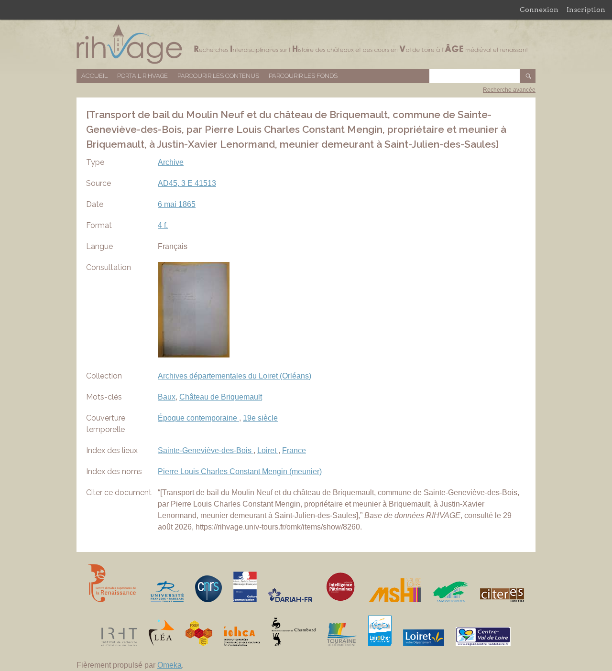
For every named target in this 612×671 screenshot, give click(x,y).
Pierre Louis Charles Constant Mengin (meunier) (240, 471)
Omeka (169, 665)
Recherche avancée (509, 90)
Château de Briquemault (220, 397)
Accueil (94, 75)
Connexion (539, 9)
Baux (166, 397)
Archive (171, 162)
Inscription (586, 9)
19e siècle (260, 418)
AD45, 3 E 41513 (187, 183)
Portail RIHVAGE (142, 75)
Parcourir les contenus (218, 75)
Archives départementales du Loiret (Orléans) (234, 376)
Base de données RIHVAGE (306, 44)
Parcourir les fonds (303, 75)
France (294, 450)
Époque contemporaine (198, 418)
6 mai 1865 (177, 204)
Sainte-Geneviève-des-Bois (205, 450)
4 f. (163, 225)
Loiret (267, 450)
